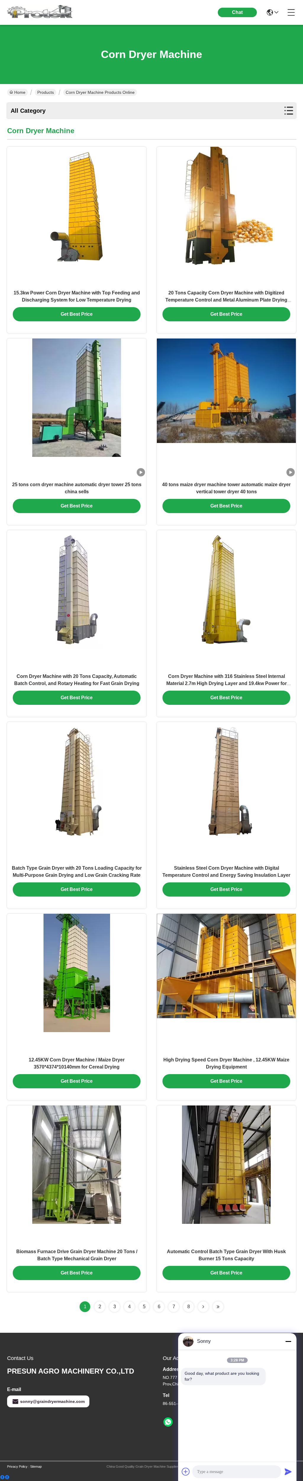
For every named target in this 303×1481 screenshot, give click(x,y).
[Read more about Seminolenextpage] (203, 1306)
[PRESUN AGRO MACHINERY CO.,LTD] (39, 12)
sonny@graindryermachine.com (52, 1401)
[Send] (288, 1471)
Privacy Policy (17, 1466)
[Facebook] (4, 1477)
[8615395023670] (168, 1422)
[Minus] (288, 1341)
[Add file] (186, 1471)
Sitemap (36, 1466)
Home (19, 92)
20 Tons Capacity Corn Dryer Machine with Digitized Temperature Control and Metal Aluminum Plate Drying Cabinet (226, 300)
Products (45, 92)
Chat (237, 12)
